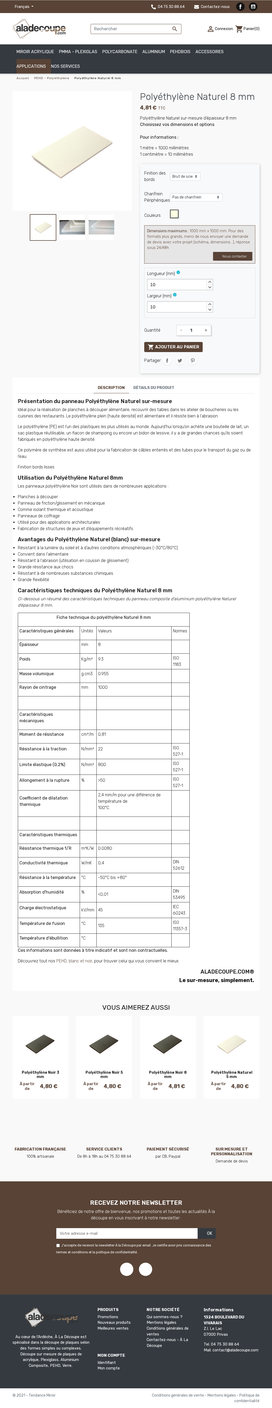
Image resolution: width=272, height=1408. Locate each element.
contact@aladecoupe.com (235, 1350)
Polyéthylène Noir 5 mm (104, 1074)
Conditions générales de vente (178, 1395)
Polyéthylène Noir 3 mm (40, 1074)
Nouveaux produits (114, 1322)
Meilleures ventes (113, 1328)
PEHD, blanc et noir (74, 960)
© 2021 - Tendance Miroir (34, 1395)
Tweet (180, 360)
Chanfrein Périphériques (157, 197)
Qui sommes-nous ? (164, 1317)
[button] (68, 66)
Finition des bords (155, 176)
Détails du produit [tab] (153, 388)
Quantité (152, 330)
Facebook (240, 6)
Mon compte (108, 1368)
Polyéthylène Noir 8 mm (168, 1074)
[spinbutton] (180, 284)
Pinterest (192, 360)
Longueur (161, 273)
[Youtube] (145, 1269)
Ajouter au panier (173, 347)
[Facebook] (126, 1269)
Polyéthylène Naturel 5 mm (231, 1074)
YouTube (253, 6)
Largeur (159, 295)
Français (22, 7)
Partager (167, 360)
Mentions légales (161, 1322)
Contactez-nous (215, 7)
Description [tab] (111, 388)
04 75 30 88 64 (171, 7)
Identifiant (106, 1362)
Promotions (107, 1317)
